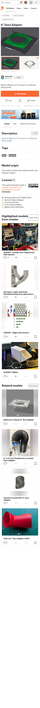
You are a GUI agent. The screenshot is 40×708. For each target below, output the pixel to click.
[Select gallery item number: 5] (23, 248)
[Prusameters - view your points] (25, 2)
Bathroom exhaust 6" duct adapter (19, 420)
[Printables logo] (2, 8)
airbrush (12, 155)
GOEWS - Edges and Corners (16, 333)
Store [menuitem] (19, 8)
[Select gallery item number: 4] (21, 248)
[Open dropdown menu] (37, 24)
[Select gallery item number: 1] (16, 248)
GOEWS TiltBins (11, 372)
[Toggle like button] (5, 257)
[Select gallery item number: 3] (20, 248)
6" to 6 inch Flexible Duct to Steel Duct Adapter (18, 459)
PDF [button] (35, 133)
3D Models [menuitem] (10, 8)
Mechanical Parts (8, 19)
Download (21, 94)
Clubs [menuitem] (26, 8)
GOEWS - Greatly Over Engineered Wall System (19, 253)
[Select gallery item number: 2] (18, 248)
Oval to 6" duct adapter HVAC (17, 538)
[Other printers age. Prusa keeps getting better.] (20, 114)
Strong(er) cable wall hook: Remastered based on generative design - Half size (18, 293)
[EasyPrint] (21, 2)
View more (33, 218)
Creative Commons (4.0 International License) (12, 189)
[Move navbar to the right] (37, 8)
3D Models (6, 15)
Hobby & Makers (19, 15)
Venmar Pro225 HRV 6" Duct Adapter (16, 499)
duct (4, 155)
